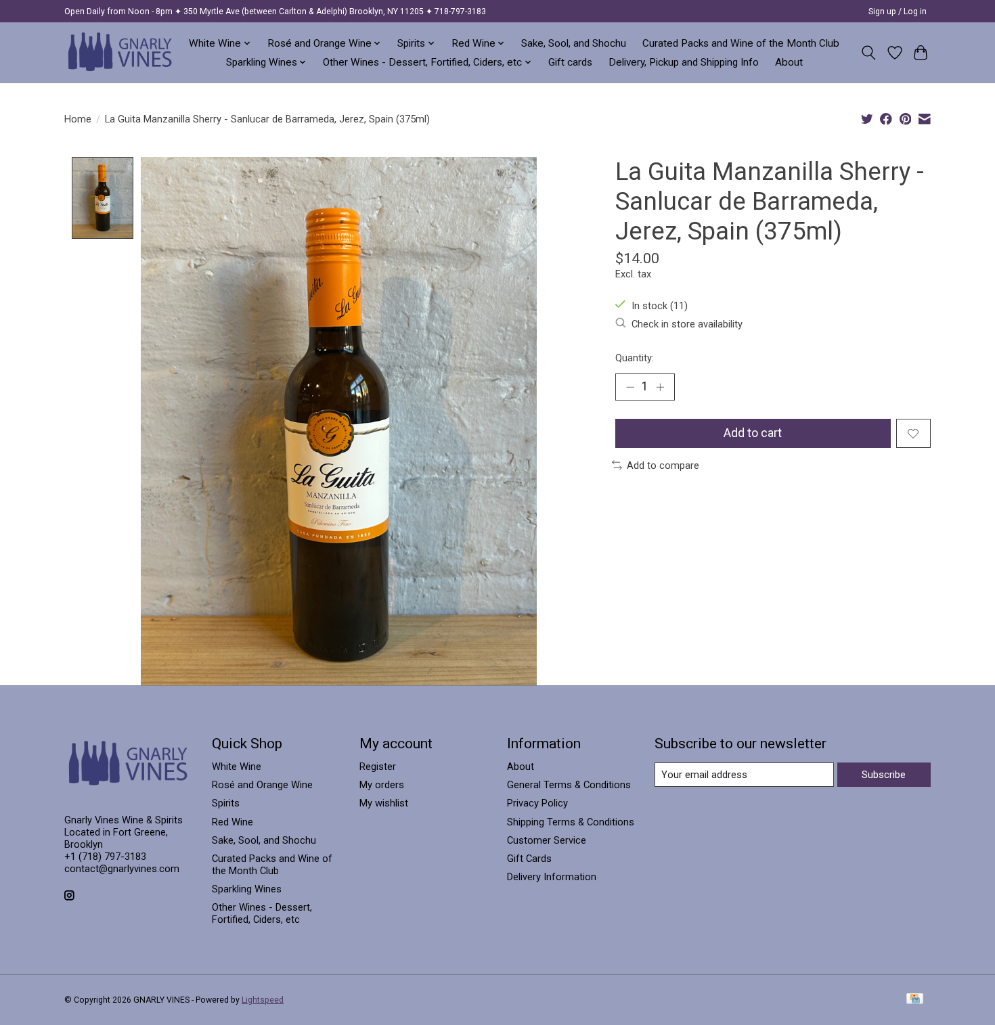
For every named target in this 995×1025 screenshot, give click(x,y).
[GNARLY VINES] (120, 52)
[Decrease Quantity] (630, 387)
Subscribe (884, 775)
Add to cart (753, 433)
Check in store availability (687, 324)
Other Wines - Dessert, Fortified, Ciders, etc (262, 913)
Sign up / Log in (897, 11)
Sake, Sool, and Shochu (573, 43)
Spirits (226, 803)
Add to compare (663, 465)
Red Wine (232, 822)
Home (77, 119)
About (789, 62)
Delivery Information (551, 877)
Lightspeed (263, 1000)
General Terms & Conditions (569, 785)
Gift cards (570, 62)
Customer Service (546, 840)
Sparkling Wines (247, 889)
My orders (381, 785)
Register (377, 766)
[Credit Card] (914, 999)
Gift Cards (529, 858)
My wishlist (383, 803)
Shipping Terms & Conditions (570, 822)
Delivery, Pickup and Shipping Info (684, 62)
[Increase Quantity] (659, 387)
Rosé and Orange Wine (262, 785)
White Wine (236, 766)
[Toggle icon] (869, 53)
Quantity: (634, 358)
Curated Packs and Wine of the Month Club (740, 43)
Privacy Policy (537, 803)
